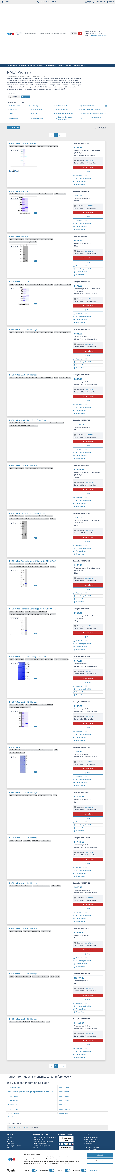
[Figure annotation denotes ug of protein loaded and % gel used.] (24, 205)
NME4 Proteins (64, 1096)
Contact (54, 1)
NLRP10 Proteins (13, 1114)
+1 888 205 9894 (92, 1149)
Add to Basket (89, 167)
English (6, 2)
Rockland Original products (41, 1146)
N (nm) (19, 1127)
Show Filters (15, 128)
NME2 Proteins (64, 1087)
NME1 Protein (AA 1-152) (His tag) (23, 329)
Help (8, 1139)
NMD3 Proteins (13, 1096)
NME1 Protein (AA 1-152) (19, 191)
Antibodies (22, 65)
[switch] (51, 1170)
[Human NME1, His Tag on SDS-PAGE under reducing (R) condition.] (24, 719)
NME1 (26, 1127)
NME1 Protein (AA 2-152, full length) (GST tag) (27, 657)
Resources (10, 1144)
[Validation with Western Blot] (24, 530)
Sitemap (9, 1148)
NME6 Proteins (64, 1105)
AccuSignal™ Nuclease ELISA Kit (43, 1141)
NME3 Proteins (64, 1092)
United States (89, 160)
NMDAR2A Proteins (14, 1087)
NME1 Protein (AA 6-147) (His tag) (23, 375)
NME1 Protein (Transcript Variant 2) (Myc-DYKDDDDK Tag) (32, 609)
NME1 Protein (14, 747)
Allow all (100, 1155)
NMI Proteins (63, 1114)
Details (89, 171)
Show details (93, 1170)
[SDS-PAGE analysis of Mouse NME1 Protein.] (24, 764)
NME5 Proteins (64, 1100)
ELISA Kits (31, 65)
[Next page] (63, 135)
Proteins (39, 65)
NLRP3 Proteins (13, 1100)
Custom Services (50, 65)
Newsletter (10, 1141)
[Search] (80, 33)
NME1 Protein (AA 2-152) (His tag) (23, 465)
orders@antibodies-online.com (98, 35)
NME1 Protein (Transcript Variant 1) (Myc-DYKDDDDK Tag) (32, 561)
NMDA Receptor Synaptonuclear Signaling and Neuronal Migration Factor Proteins (34, 1092)
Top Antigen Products (14, 1146)
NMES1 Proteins (64, 1109)
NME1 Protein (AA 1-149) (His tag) (23, 792)
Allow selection (100, 1161)
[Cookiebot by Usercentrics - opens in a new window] (11, 1170)
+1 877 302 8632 (45, 2)
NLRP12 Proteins (13, 1109)
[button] (11, 1117)
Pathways (69, 65)
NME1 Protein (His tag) (18, 236)
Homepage (11, 1127)
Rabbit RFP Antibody (39, 1144)
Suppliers (61, 65)
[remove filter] (19, 97)
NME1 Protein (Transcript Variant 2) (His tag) (27, 513)
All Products (12, 65)
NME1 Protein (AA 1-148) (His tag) (23, 974)
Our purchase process (39, 1150)
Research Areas (79, 65)
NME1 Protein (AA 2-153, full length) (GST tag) (27, 420)
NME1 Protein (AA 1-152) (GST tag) (23, 143)
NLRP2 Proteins (13, 1105)
